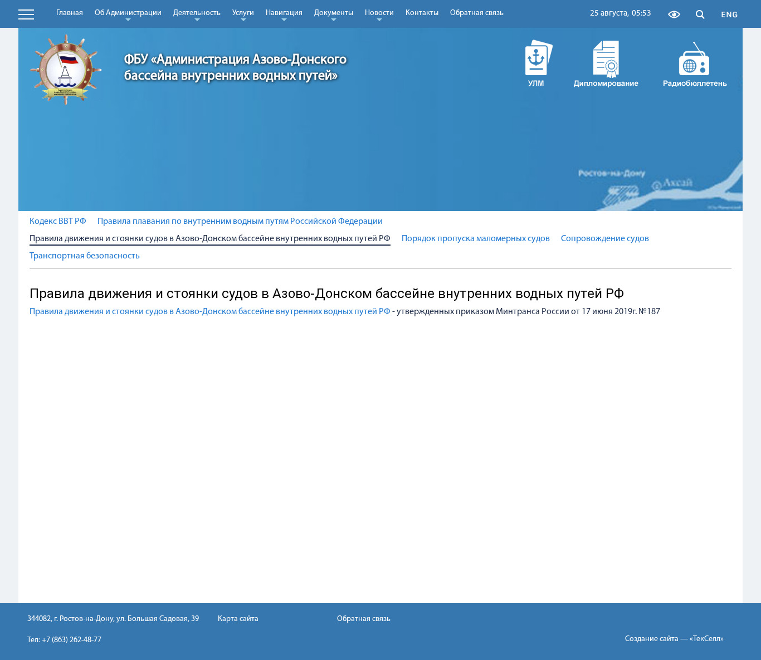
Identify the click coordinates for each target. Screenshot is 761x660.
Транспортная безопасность (85, 256)
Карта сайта (238, 619)
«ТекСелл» (707, 639)
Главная (69, 13)
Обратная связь (477, 13)
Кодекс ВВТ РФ (58, 221)
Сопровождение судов (605, 238)
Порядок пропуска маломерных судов (476, 238)
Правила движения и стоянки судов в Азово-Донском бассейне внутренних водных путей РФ (210, 238)
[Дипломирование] (606, 62)
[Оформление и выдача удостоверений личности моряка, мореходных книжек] (528, 62)
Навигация (284, 15)
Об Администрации (128, 15)
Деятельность (197, 15)
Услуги (243, 15)
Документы (333, 15)
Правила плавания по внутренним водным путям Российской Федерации (240, 221)
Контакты (422, 13)
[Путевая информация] (695, 62)
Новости (379, 15)
